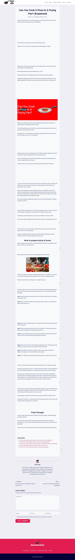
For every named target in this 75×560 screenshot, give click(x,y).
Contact (69, 2)
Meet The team (57, 2)
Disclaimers (33, 550)
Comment (19, 496)
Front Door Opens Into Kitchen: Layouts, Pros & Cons (25, 483)
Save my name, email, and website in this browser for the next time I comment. (34, 517)
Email (33, 513)
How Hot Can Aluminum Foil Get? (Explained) (51, 483)
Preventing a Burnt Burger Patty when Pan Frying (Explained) (34, 442)
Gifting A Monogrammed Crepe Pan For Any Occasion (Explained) (35, 440)
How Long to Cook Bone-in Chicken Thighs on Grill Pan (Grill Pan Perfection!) (38, 443)
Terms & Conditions (42, 550)
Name (18, 513)
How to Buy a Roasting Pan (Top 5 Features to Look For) (33, 445)
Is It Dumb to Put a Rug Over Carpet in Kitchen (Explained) (33, 447)
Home (46, 2)
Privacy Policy (25, 550)
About (64, 2)
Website (48, 513)
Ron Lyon (37, 464)
